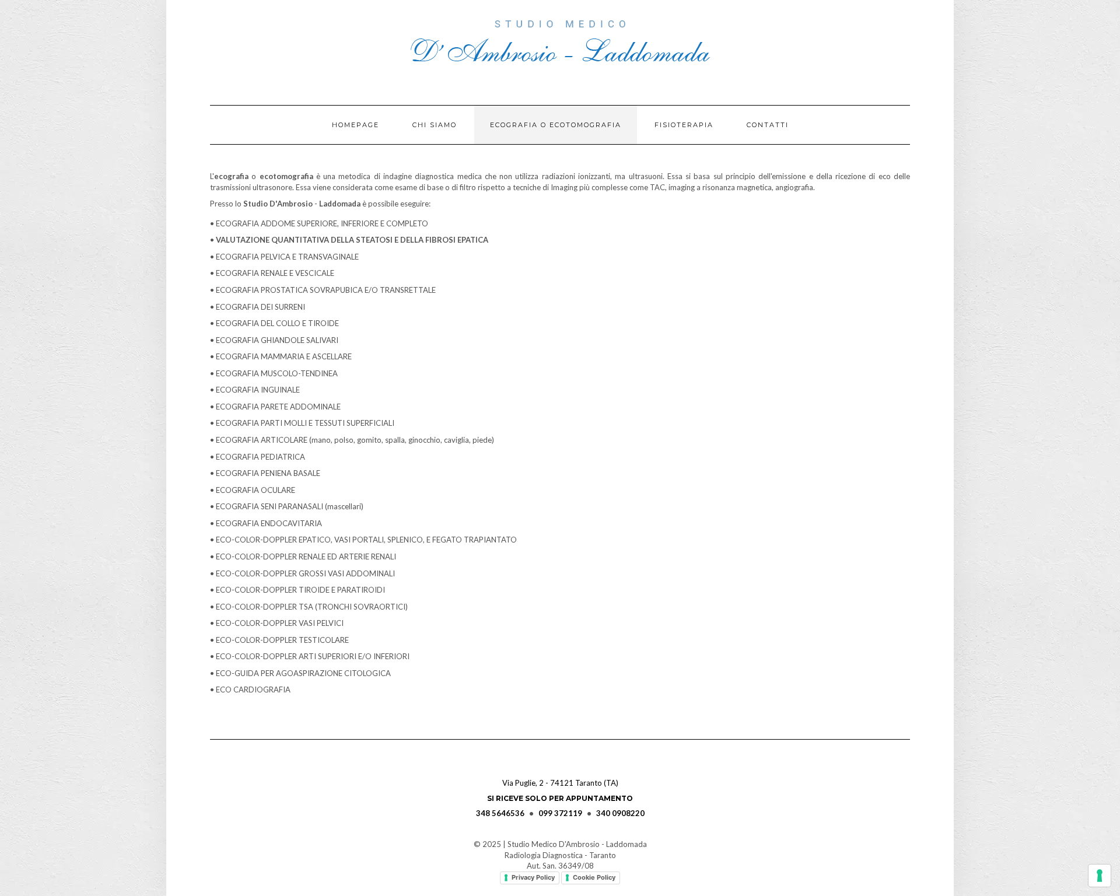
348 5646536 (500, 813)
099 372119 (560, 813)
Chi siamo (434, 125)
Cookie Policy (594, 877)
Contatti (768, 125)
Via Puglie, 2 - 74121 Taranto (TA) (560, 783)
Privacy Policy (533, 877)
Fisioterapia (683, 125)
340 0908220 (620, 813)
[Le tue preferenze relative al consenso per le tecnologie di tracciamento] (1099, 875)
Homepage (355, 125)
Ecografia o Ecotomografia (555, 125)
